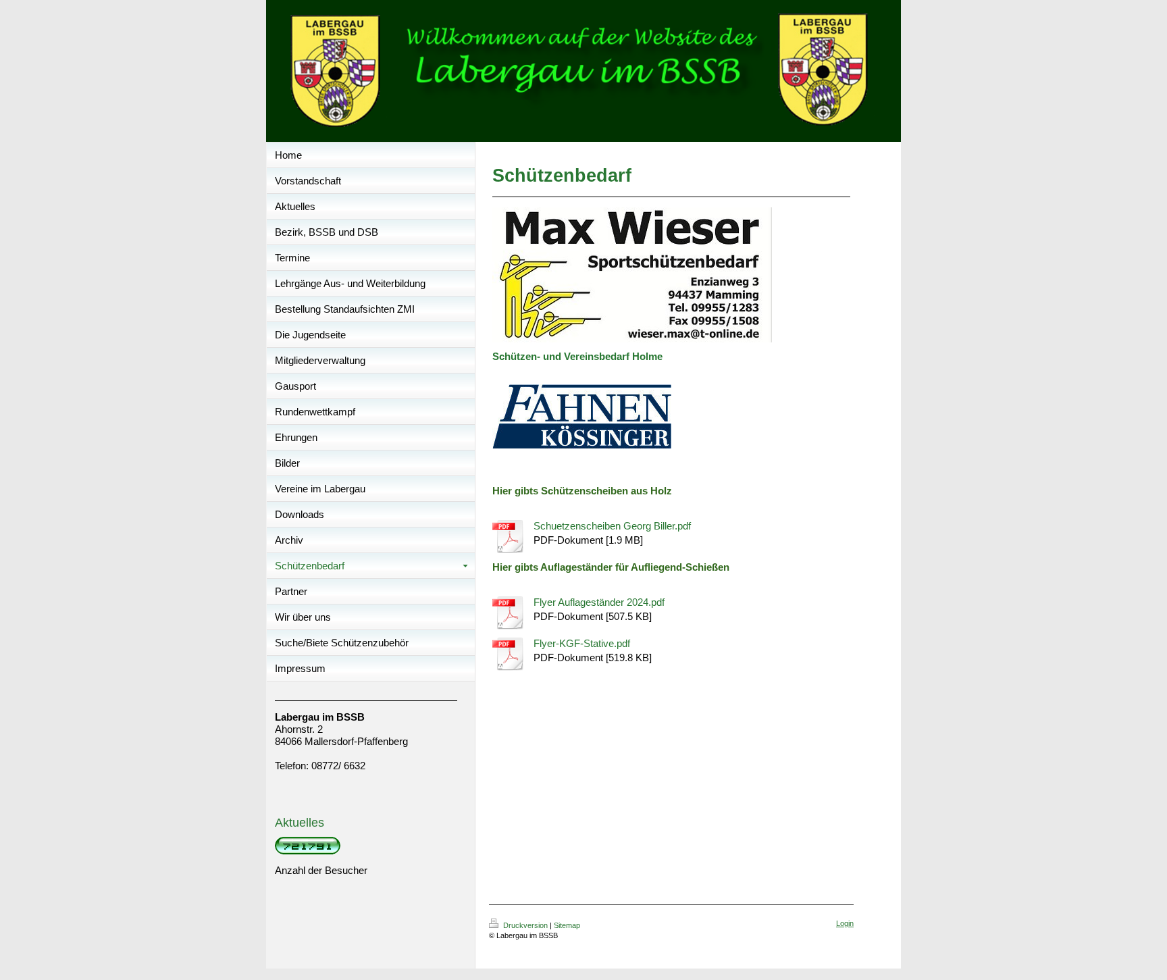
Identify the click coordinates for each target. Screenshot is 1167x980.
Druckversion (525, 925)
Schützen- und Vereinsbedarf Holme (577, 356)
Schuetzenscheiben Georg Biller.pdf (612, 526)
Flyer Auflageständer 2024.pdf (599, 602)
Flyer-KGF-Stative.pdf (582, 643)
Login (845, 923)
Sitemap (567, 925)
